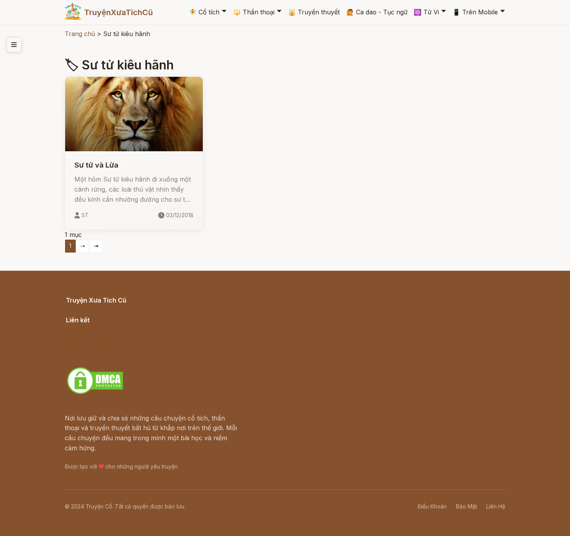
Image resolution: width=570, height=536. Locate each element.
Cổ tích (204, 12)
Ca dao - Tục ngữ (377, 12)
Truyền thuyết (314, 12)
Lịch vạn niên (85, 328)
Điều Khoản (432, 506)
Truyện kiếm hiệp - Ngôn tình (109, 348)
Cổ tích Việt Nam (91, 309)
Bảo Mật (466, 506)
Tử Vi (426, 12)
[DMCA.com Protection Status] (95, 393)
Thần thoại (254, 12)
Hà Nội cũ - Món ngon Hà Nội (110, 338)
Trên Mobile (475, 12)
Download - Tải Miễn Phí (102, 358)
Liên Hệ (495, 506)
